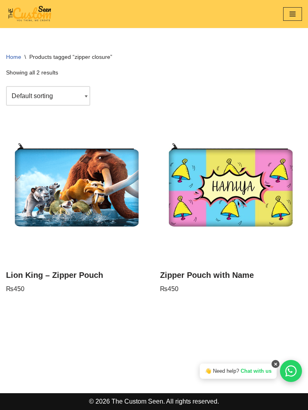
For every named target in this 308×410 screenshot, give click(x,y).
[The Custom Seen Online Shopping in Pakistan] (30, 14)
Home (13, 57)
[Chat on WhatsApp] (291, 371)
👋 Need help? (238, 371)
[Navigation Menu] (292, 14)
